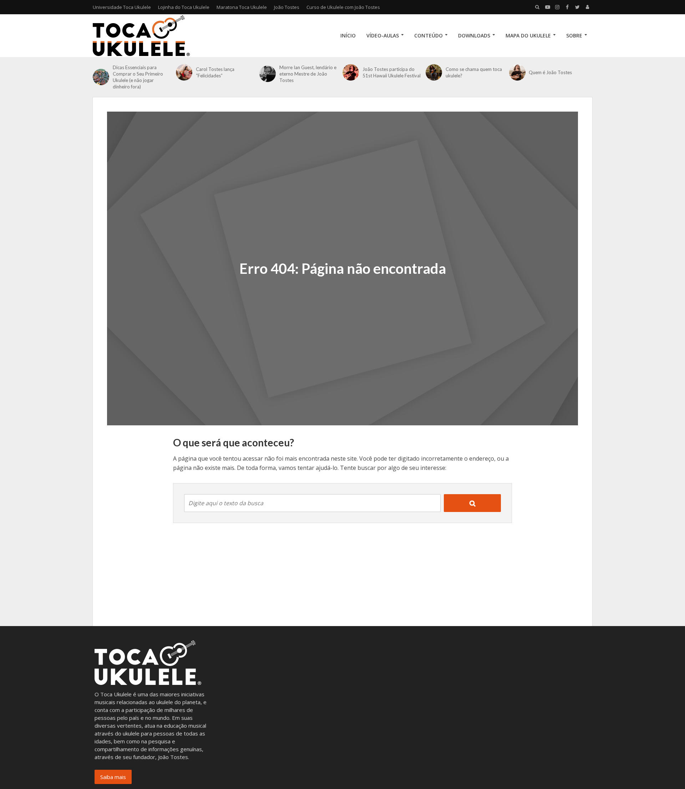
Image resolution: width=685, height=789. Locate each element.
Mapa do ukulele (528, 35)
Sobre (574, 35)
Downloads (474, 35)
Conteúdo (428, 35)
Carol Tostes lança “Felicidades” (215, 72)
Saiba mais (113, 776)
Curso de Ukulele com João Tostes (343, 7)
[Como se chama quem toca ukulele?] (434, 72)
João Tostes (286, 7)
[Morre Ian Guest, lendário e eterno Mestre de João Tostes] (267, 74)
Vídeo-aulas (382, 35)
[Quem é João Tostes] (517, 72)
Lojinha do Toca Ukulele (183, 7)
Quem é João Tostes (550, 72)
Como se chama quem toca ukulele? (474, 72)
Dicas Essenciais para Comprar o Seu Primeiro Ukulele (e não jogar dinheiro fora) (138, 77)
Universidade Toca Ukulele (122, 7)
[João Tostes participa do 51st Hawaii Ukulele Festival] (350, 72)
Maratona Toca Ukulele (242, 7)
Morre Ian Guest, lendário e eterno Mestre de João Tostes (307, 74)
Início (348, 35)
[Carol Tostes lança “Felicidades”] (184, 72)
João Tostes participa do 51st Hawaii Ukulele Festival (391, 72)
